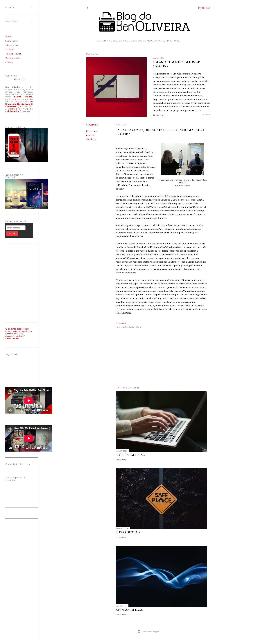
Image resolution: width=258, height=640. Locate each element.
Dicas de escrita (12, 58)
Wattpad (9, 49)
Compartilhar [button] (158, 115)
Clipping (167, 41)
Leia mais (206, 114)
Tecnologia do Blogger (150, 632)
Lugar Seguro (128, 532)
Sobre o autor (11, 41)
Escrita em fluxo (130, 455)
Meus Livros (154, 41)
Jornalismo (91, 139)
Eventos (90, 135)
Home (8, 36)
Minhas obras (11, 45)
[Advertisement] (148, 361)
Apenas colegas (129, 610)
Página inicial (104, 41)
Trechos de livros (13, 54)
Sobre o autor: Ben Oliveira (129, 41)
